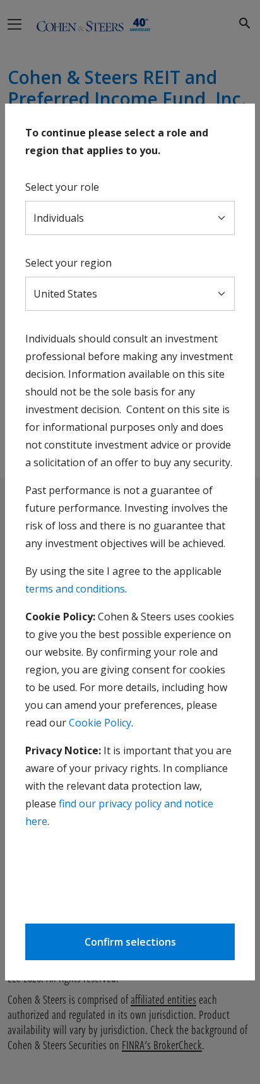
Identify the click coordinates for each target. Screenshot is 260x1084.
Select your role (62, 187)
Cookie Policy (100, 723)
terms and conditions (75, 589)
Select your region (68, 263)
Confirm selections (130, 942)
